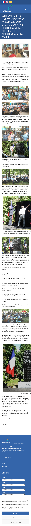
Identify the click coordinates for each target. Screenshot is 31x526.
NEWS (5, 424)
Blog (3, 463)
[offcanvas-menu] (25, 9)
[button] (28, 497)
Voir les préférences (15, 522)
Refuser (15, 517)
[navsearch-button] (28, 9)
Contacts (4, 466)
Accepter (15, 513)
